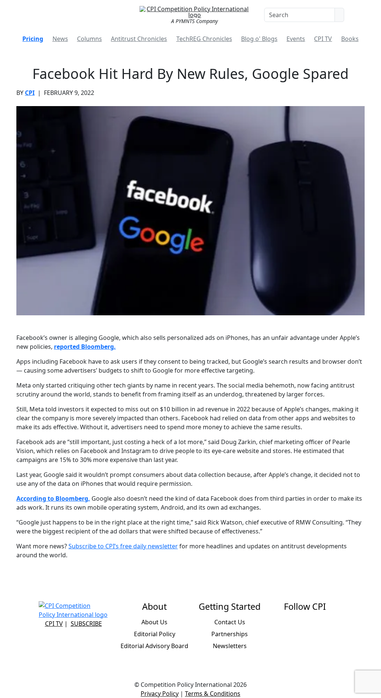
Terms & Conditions (212, 693)
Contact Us (229, 622)
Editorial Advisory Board (154, 646)
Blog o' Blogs (259, 39)
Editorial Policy (154, 634)
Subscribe (86, 623)
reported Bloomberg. (85, 346)
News (60, 39)
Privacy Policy (160, 693)
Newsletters (230, 646)
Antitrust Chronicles (139, 39)
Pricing (32, 39)
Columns (89, 39)
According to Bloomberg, (53, 498)
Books (350, 39)
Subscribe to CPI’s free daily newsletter (123, 546)
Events (295, 39)
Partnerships (229, 634)
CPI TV (323, 39)
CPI (30, 93)
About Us (154, 622)
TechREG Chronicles (204, 39)
